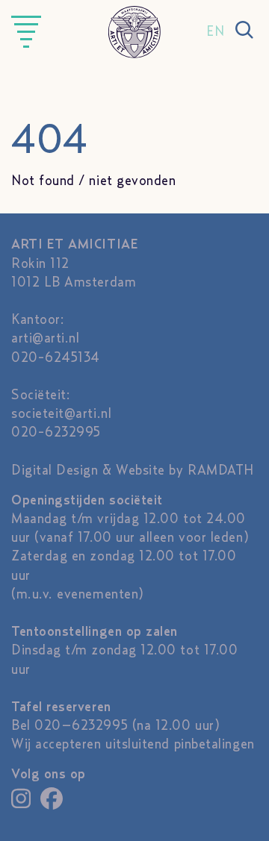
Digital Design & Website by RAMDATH (132, 471)
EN (215, 32)
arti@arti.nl (45, 339)
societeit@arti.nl (61, 414)
